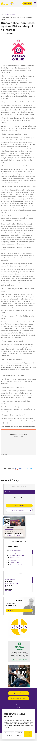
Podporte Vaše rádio (18, 693)
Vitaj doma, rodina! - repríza (17, 553)
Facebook (20, 468)
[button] (19, 492)
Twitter (29, 468)
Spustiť (10, 610)
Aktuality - (13, 14)
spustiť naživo (18, 505)
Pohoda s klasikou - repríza (17, 555)
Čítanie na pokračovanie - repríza (18, 564)
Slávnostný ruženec (15, 562)
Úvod (6, 14)
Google (19, 470)
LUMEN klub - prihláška (18, 698)
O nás (18, 708)
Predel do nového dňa (15, 550)
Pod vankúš (13, 560)
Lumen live (27, 3)
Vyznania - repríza (14, 557)
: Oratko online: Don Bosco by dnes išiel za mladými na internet (16, 18)
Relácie (18, 705)
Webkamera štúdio (18, 510)
